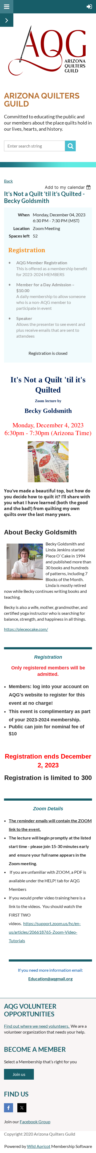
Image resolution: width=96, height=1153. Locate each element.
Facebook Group (35, 1121)
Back (8, 180)
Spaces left (19, 235)
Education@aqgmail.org (50, 978)
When (24, 214)
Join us (19, 1074)
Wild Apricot (38, 1146)
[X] (21, 1107)
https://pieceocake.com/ (26, 629)
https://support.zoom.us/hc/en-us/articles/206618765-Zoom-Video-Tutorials (45, 932)
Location (21, 228)
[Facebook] (8, 1107)
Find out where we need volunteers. (37, 1025)
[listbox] (68, 187)
